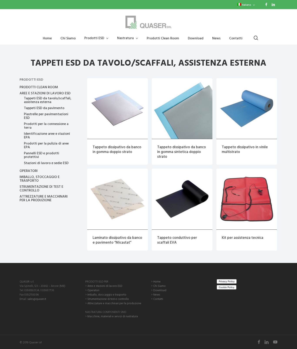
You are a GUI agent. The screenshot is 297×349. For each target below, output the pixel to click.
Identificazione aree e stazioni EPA (47, 135)
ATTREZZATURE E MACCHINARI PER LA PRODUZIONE (44, 198)
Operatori (93, 290)
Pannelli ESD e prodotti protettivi (41, 155)
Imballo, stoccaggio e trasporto (106, 294)
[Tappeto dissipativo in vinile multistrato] (246, 108)
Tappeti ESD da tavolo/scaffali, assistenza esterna (47, 100)
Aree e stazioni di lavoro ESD (104, 286)
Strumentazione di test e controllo (108, 299)
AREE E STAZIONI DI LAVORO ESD (45, 93)
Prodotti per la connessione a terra (46, 125)
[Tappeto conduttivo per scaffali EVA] (182, 199)
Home (157, 281)
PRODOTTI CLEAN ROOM (39, 87)
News (156, 294)
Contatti (158, 299)
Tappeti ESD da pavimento (44, 108)
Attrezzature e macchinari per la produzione (114, 303)
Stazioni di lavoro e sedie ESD (46, 163)
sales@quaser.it (36, 299)
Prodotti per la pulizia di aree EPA (46, 145)
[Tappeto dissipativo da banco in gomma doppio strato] (117, 108)
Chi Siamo (159, 286)
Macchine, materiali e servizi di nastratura (112, 316)
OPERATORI (29, 171)
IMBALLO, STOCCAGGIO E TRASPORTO (40, 178)
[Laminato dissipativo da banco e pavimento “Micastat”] (117, 199)
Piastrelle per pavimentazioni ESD (46, 116)
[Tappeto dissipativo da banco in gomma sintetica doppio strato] (182, 108)
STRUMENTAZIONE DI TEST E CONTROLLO (41, 188)
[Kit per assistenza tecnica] (246, 199)
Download (159, 290)
